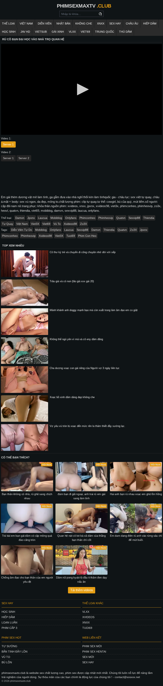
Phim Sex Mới (92, 646)
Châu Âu (132, 23)
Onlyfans (70, 217)
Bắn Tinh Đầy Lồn (14, 651)
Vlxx (85, 611)
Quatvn (120, 217)
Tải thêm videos (81, 590)
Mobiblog (56, 217)
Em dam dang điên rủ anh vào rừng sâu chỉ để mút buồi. (136, 537)
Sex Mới (88, 657)
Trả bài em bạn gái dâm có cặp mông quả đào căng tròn (27, 537)
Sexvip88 (134, 217)
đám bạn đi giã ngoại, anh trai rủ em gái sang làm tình (81, 496)
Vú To (57, 223)
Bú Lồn (7, 662)
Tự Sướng (9, 646)
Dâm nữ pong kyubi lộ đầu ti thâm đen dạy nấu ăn (81, 579)
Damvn (19, 217)
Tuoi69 (70, 235)
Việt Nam (26, 23)
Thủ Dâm (125, 31)
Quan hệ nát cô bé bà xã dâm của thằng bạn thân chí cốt (81, 537)
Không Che (83, 23)
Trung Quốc (104, 31)
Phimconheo (87, 217)
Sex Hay (115, 23)
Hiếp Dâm (149, 23)
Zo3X (83, 223)
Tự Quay (7, 223)
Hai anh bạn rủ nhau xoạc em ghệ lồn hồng (136, 494)
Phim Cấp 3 (9, 627)
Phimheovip (105, 217)
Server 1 (8, 144)
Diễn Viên (44, 23)
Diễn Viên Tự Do (21, 229)
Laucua (42, 217)
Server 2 (23, 158)
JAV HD (25, 31)
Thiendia (148, 217)
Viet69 (85, 31)
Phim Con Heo (87, 235)
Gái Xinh (58, 31)
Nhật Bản (63, 23)
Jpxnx (31, 217)
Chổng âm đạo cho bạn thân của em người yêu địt (27, 579)
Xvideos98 (70, 223)
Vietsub (41, 31)
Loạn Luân (9, 622)
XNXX (100, 23)
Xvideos (88, 617)
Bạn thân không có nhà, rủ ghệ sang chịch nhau (27, 496)
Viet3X (35, 223)
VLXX (72, 31)
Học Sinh (9, 31)
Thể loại (8, 23)
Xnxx (86, 622)
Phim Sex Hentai (94, 651)
